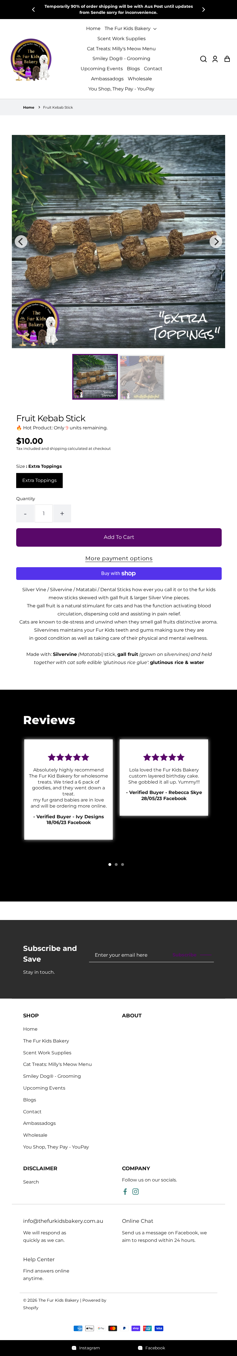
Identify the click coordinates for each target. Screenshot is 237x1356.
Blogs (133, 68)
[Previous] (33, 9)
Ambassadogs (107, 78)
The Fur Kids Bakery (128, 28)
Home (93, 28)
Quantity (25, 498)
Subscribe (185, 955)
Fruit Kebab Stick (58, 107)
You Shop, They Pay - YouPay (121, 89)
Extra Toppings (39, 480)
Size (39, 466)
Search (31, 1182)
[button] (203, 58)
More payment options (119, 558)
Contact (153, 68)
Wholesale (140, 78)
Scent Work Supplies (121, 38)
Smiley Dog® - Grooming (121, 58)
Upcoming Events (102, 68)
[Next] (203, 9)
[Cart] (227, 58)
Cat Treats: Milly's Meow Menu (121, 48)
